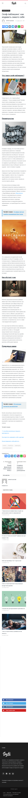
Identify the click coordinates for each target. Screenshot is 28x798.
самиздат (17, 445)
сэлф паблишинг (7, 448)
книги (4, 445)
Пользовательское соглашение (10, 794)
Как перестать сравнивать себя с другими (13, 437)
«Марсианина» (19, 193)
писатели (10, 445)
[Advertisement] (13, 672)
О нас (4, 792)
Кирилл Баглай (10, 20)
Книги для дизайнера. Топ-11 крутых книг (11, 560)
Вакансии (9, 792)
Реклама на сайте (16, 792)
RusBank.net (5, 485)
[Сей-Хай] (14, 3)
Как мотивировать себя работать (10, 441)
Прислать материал (8, 795)
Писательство (6, 10)
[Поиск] (25, 3)
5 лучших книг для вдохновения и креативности (13, 608)
